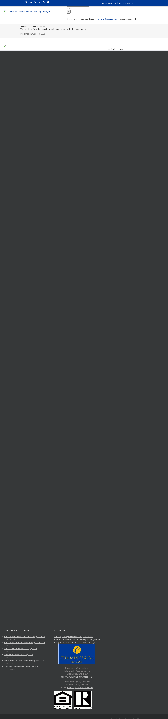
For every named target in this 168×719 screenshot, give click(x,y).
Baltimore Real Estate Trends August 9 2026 (24, 660)
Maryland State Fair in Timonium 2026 (21, 666)
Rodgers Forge (88, 639)
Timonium (76, 639)
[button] (135, 19)
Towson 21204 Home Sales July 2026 (20, 648)
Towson (57, 636)
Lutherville (66, 639)
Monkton (77, 636)
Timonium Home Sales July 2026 (18, 654)
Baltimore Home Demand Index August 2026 (24, 636)
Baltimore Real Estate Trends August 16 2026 (24, 642)
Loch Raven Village (86, 642)
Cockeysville (67, 636)
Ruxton (57, 639)
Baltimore (72, 642)
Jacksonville (87, 636)
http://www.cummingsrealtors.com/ (77, 676)
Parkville (64, 642)
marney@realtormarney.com (129, 3)
